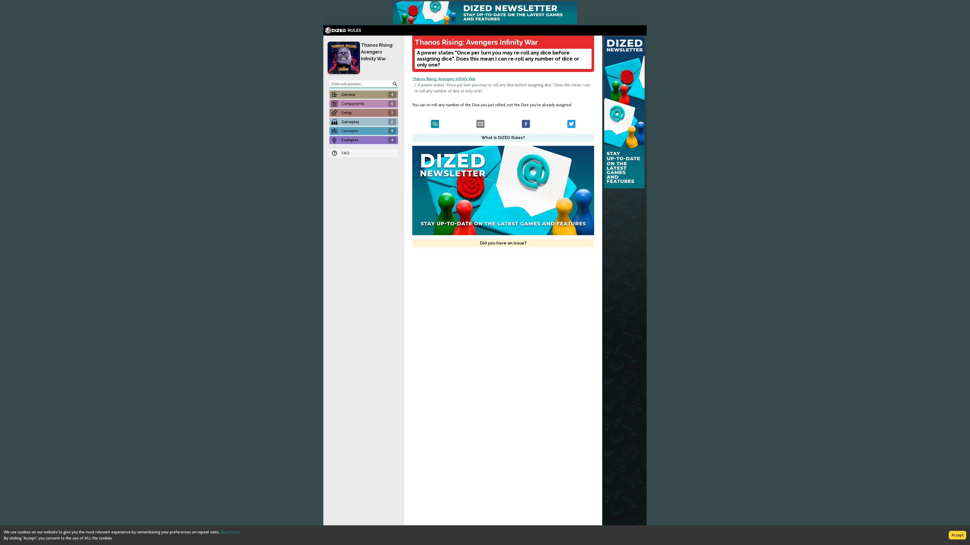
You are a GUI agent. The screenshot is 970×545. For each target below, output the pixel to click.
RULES (354, 30)
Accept (957, 535)
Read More (230, 532)
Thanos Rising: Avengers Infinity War (377, 51)
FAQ (345, 153)
